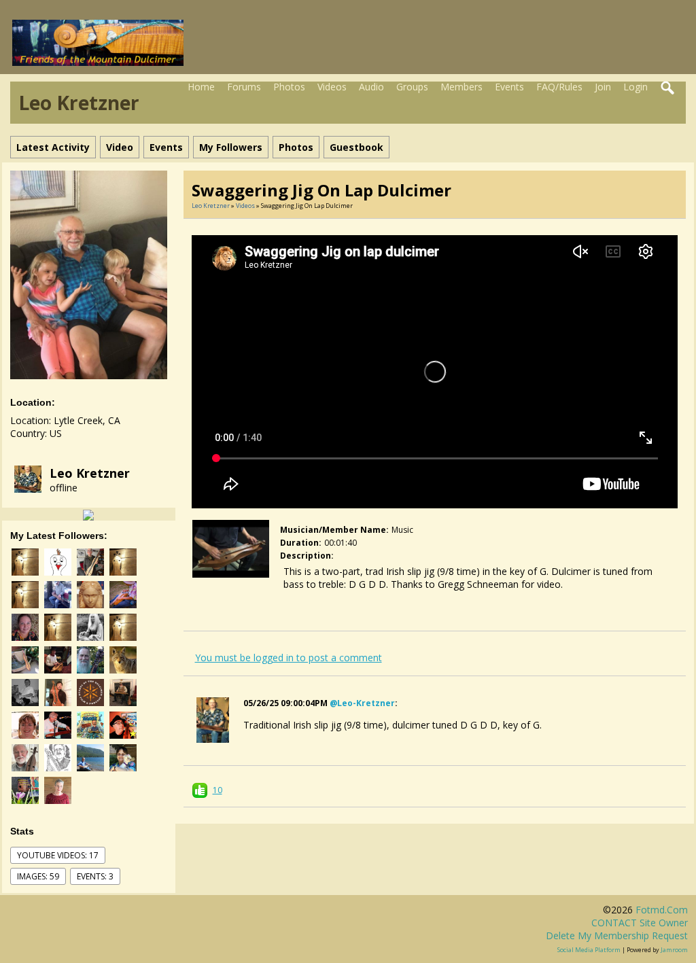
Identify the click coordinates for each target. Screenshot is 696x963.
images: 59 (38, 876)
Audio (371, 86)
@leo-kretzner (362, 703)
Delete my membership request (617, 935)
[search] (668, 88)
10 (217, 790)
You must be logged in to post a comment (288, 657)
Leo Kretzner (90, 473)
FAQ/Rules (559, 86)
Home (201, 86)
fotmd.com (662, 909)
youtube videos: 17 (58, 855)
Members (461, 86)
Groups (412, 86)
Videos (332, 86)
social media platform (589, 949)
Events (509, 86)
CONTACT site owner (639, 922)
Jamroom (674, 949)
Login (635, 86)
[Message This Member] (88, 514)
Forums (244, 86)
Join (603, 86)
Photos (289, 86)
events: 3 (95, 876)
